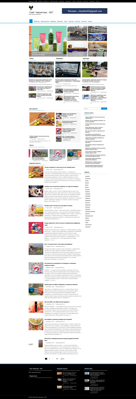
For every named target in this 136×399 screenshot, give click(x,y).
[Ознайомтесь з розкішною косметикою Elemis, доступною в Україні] (48, 41)
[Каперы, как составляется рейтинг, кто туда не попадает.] (59, 118)
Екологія (87, 189)
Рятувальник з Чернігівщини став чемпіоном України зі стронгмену (44, 88)
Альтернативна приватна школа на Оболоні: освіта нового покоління (94, 166)
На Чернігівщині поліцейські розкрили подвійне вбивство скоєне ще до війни (71, 90)
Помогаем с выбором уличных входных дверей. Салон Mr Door (95, 148)
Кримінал (87, 198)
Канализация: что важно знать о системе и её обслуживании (93, 162)
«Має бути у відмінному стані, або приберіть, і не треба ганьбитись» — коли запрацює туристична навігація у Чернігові (98, 98)
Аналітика (87, 178)
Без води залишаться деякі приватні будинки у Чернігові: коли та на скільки (97, 374)
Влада (86, 185)
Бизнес (87, 182)
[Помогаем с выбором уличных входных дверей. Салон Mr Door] (36, 349)
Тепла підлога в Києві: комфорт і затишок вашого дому (93, 152)
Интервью (87, 196)
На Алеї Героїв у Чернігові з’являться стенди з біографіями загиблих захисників (94, 80)
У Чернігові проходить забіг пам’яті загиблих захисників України (44, 95)
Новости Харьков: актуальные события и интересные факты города (95, 155)
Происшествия (54, 1)
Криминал (68, 1)
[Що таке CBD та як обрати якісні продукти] (36, 312)
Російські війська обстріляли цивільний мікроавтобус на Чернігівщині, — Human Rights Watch (67, 81)
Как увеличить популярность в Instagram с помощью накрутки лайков (55, 159)
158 (57, 359)
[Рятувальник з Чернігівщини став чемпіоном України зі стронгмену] (32, 90)
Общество (46, 1)
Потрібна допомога (90, 211)
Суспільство (88, 224)
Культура (79, 1)
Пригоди (87, 213)
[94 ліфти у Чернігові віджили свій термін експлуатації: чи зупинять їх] (87, 381)
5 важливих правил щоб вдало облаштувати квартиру (93, 159)
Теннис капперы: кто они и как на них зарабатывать (59, 167)
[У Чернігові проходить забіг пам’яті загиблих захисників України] (32, 97)
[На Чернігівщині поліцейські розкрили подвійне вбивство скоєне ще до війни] (59, 93)
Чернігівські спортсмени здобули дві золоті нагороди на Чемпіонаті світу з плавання (40, 80)
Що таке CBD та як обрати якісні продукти (56, 302)
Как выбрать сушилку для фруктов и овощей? (58, 319)
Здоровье (61, 1)
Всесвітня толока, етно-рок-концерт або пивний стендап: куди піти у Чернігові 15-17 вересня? (98, 88)
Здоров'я (87, 191)
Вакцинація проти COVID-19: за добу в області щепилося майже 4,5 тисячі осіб (97, 389)
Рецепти (87, 220)
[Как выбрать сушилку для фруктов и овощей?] (36, 329)
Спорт (74, 1)
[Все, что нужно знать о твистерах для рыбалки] (59, 141)
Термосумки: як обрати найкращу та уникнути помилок (71, 159)
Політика (87, 207)
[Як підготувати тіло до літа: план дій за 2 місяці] (59, 126)
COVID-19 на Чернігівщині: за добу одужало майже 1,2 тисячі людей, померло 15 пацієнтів (97, 38)
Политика (91, 1)
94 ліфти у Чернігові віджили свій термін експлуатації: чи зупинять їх (97, 381)
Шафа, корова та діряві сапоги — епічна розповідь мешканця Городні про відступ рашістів (77, 54)
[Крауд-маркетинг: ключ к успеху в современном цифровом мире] (59, 133)
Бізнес (87, 180)
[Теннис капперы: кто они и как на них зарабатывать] (42, 125)
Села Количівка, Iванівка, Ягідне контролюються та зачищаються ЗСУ (77, 38)
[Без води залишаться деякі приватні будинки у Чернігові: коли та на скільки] (87, 373)
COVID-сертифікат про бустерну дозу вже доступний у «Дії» (97, 53)
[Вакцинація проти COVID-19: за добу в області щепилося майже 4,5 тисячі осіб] (87, 388)
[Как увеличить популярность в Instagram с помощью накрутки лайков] (55, 153)
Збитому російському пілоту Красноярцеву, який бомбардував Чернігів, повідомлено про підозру (71, 98)
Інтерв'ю (87, 176)
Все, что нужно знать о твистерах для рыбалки (68, 137)
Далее (62, 359)
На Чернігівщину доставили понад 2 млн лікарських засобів (97, 29)
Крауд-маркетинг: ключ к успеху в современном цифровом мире (69, 130)
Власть (87, 187)
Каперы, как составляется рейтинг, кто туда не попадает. (69, 115)
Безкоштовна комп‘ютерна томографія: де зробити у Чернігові (96, 46)
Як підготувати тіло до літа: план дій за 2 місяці (69, 122)
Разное (97, 1)
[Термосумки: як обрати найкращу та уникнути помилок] (73, 153)
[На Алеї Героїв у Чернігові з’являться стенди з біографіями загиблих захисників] (94, 77)
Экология (85, 1)
